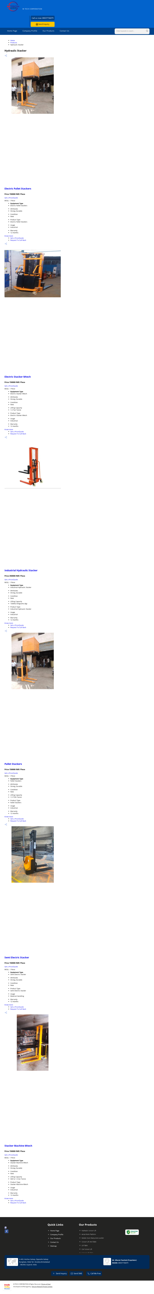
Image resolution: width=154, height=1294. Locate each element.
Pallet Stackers (13, 763)
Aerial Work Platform (89, 1234)
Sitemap (53, 1246)
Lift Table (85, 1245)
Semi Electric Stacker (17, 957)
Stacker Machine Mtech (18, 1145)
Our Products (48, 31)
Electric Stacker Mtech (18, 376)
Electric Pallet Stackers (18, 188)
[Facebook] (6, 1232)
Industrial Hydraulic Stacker (21, 570)
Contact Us (64, 31)
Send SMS (78, 1273)
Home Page (12, 31)
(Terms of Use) (46, 1284)
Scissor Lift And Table (89, 1242)
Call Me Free (96, 1273)
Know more (9, 236)
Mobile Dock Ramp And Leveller (93, 1238)
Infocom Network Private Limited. (42, 1287)
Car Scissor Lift (87, 1249)
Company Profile (30, 31)
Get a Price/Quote (11, 198)
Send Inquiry (43, 24)
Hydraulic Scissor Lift (89, 1230)
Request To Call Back (18, 240)
